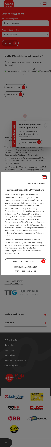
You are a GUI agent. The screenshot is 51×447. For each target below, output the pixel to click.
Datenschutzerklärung (36, 183)
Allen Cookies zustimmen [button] (23, 261)
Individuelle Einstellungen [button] (25, 266)
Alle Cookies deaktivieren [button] (25, 271)
